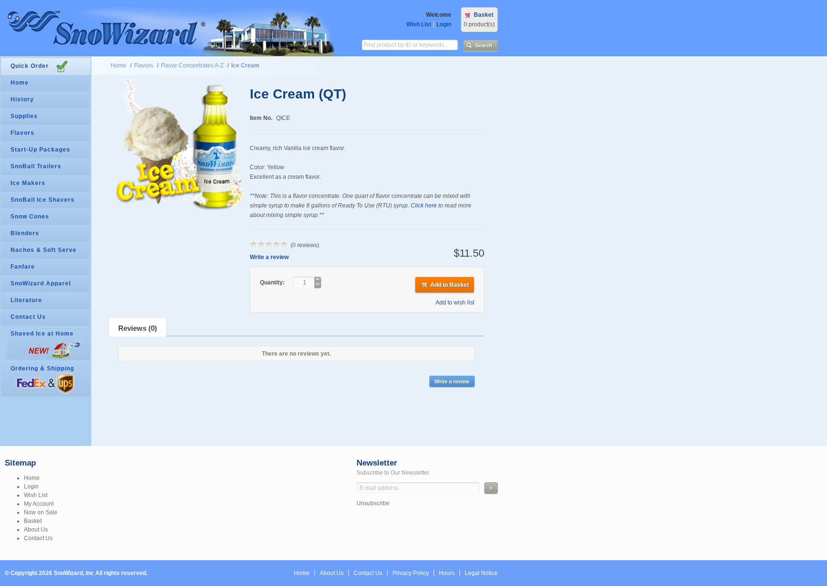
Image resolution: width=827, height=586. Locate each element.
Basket (483, 14)
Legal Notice (481, 573)
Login (443, 24)
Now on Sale (40, 512)
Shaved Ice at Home (42, 333)
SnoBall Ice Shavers (43, 199)
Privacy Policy (410, 573)
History (22, 99)
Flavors (143, 65)
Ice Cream (245, 65)
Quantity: (273, 282)
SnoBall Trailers (36, 166)
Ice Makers (28, 183)
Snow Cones (30, 216)
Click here (424, 205)
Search (483, 45)
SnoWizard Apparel (41, 283)
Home (118, 65)
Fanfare (23, 266)
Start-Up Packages (40, 149)
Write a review (269, 257)
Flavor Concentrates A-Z (192, 65)
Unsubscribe (373, 503)
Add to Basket (449, 285)
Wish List (418, 24)
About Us (36, 529)
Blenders (25, 233)
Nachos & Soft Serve (44, 250)
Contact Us (28, 317)
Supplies (24, 116)
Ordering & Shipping (42, 368)
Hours (447, 573)
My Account (39, 503)
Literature (26, 300)
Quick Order (30, 66)
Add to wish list (455, 302)
